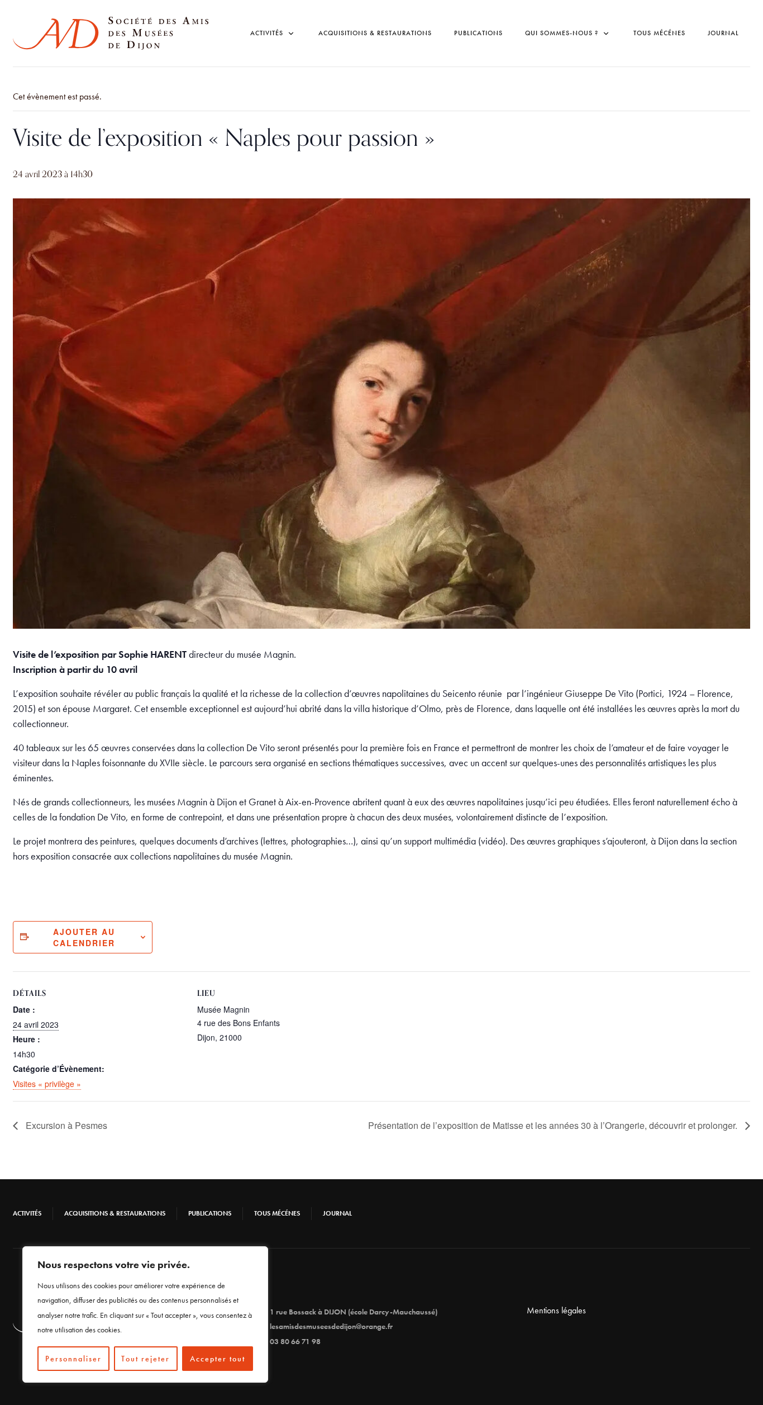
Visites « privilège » (47, 1083)
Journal (723, 33)
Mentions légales (556, 1310)
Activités (27, 1213)
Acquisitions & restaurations (375, 33)
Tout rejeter (145, 1359)
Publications (478, 33)
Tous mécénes (659, 33)
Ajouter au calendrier (84, 937)
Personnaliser (73, 1359)
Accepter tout (217, 1359)
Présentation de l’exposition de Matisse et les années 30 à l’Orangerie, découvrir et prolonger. (554, 1125)
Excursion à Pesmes (65, 1125)
